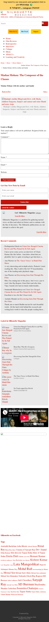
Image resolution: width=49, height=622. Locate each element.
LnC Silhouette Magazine (25, 212)
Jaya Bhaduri (26, 560)
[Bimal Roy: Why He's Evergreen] (7, 353)
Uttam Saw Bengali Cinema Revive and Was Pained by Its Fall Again (24, 247)
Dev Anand (41, 549)
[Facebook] (11, 608)
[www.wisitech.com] (29, 613)
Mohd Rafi (25, 568)
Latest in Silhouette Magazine (13, 320)
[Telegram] (22, 608)
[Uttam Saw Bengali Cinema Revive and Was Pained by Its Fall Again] (7, 343)
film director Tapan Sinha (21, 552)
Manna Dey (13, 569)
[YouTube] (27, 608)
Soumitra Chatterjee (27, 588)
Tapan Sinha (25, 591)
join (22, 4)
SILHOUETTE (20, 13)
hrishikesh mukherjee (6, 560)
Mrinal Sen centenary (38, 573)
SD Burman (26, 584)
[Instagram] (38, 608)
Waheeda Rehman (17, 594)
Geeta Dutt (12, 556)
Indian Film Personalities (22, 331)
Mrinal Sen (9, 572)
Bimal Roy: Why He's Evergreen (24, 347)
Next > (45, 92)
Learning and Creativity (15, 57)
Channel (25, 7)
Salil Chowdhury (25, 580)
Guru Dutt (26, 556)
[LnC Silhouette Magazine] (4, 213)
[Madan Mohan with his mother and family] (24, 104)
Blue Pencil (24, 31)
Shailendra (39, 584)
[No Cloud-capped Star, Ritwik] (7, 401)
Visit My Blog (20, 216)
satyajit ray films (12, 585)
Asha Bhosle (22, 546)
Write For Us (13, 31)
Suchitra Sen (15, 592)
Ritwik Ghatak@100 (20, 390)
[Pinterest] (32, 608)
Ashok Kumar (32, 546)
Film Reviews (11, 41)
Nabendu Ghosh (25, 576)
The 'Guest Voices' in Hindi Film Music (26, 376)
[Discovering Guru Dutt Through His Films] (7, 372)
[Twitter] (17, 608)
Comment (5, 137)
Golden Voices (19, 378)
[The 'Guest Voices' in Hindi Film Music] (7, 384)
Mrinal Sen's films (23, 572)
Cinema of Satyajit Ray (25, 549)
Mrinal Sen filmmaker (9, 576)
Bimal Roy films (10, 550)
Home (8, 38)
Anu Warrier (9, 260)
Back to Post (6, 91)
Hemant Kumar (37, 556)
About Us (10, 54)
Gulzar (21, 556)
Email (4, 164)
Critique (9, 49)
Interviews (10, 46)
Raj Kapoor (37, 575)
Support (36, 31)
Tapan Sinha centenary (39, 592)
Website (4, 172)
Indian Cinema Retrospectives (24, 349)
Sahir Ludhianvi (12, 580)
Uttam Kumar (6, 594)
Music (8, 51)
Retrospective (11, 43)
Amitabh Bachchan (8, 546)
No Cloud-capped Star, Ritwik (23, 388)
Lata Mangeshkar (26, 563)
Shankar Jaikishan (8, 588)
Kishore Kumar (38, 559)
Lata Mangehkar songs (7, 565)
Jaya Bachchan (17, 560)
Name (4, 157)
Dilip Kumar (5, 552)
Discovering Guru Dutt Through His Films (27, 356)
